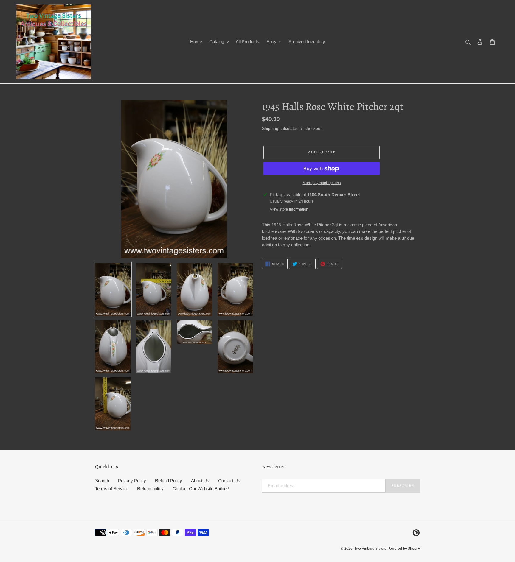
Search (102, 480)
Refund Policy (168, 480)
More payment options (322, 182)
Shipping (270, 128)
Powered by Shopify (403, 549)
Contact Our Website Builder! (201, 488)
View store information (289, 209)
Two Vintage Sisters (370, 549)
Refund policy (150, 488)
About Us (200, 480)
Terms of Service (111, 488)
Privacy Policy (132, 480)
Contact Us (229, 480)
